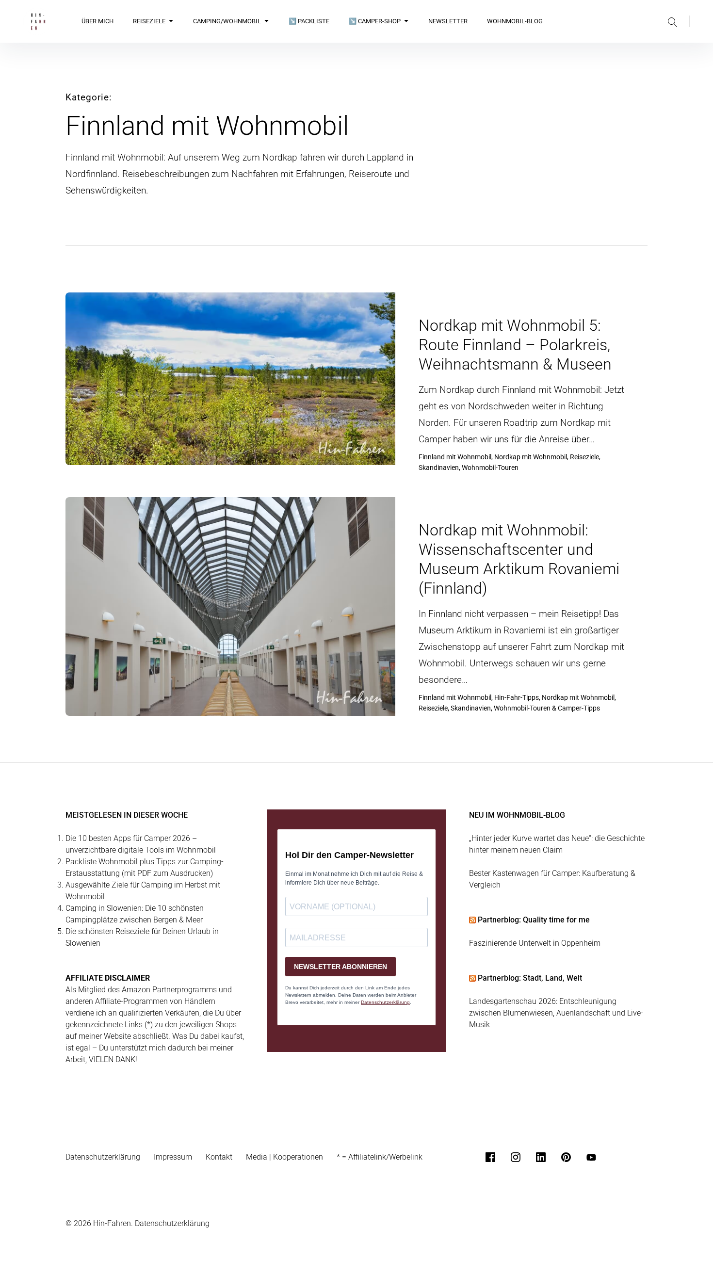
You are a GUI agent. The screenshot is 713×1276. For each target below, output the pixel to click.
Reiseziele (149, 21)
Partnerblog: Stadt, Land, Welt (530, 978)
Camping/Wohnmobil (227, 21)
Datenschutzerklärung (102, 1157)
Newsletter (448, 21)
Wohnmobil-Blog (515, 21)
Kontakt (219, 1157)
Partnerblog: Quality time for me (534, 919)
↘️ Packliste (309, 21)
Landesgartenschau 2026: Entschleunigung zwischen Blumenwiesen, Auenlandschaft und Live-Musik (556, 1013)
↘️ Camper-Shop (375, 21)
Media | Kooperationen (284, 1157)
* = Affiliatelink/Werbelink (379, 1157)
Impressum (173, 1157)
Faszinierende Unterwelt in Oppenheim (534, 943)
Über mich (97, 21)
